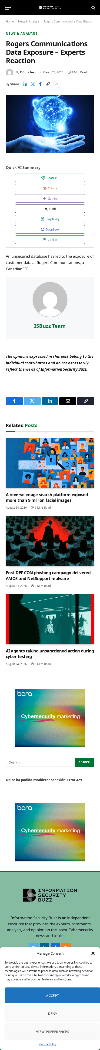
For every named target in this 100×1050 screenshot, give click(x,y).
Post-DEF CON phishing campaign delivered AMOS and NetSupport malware (48, 575)
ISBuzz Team (28, 72)
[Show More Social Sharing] (56, 84)
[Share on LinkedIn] (25, 84)
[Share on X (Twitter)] (32, 84)
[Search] (92, 7)
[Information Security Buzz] (50, 7)
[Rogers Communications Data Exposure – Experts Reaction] (50, 124)
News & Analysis (29, 21)
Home (10, 21)
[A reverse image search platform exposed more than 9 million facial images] (50, 463)
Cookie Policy (47, 1044)
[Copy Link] (47, 84)
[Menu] (8, 7)
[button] (93, 953)
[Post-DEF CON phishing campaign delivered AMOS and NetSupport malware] (50, 541)
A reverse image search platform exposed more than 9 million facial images (47, 497)
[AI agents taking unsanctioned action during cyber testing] (50, 619)
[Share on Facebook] (40, 84)
